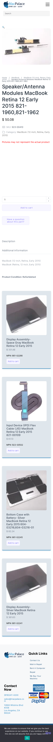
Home (4, 78)
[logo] (14, 4)
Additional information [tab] (15, 250)
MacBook (15, 78)
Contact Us (35, 660)
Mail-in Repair (36, 664)
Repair (32, 672)
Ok (27, 738)
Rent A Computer (37, 668)
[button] (3, 27)
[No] (48, 733)
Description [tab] (8, 241)
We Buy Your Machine (35, 677)
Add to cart (27, 207)
